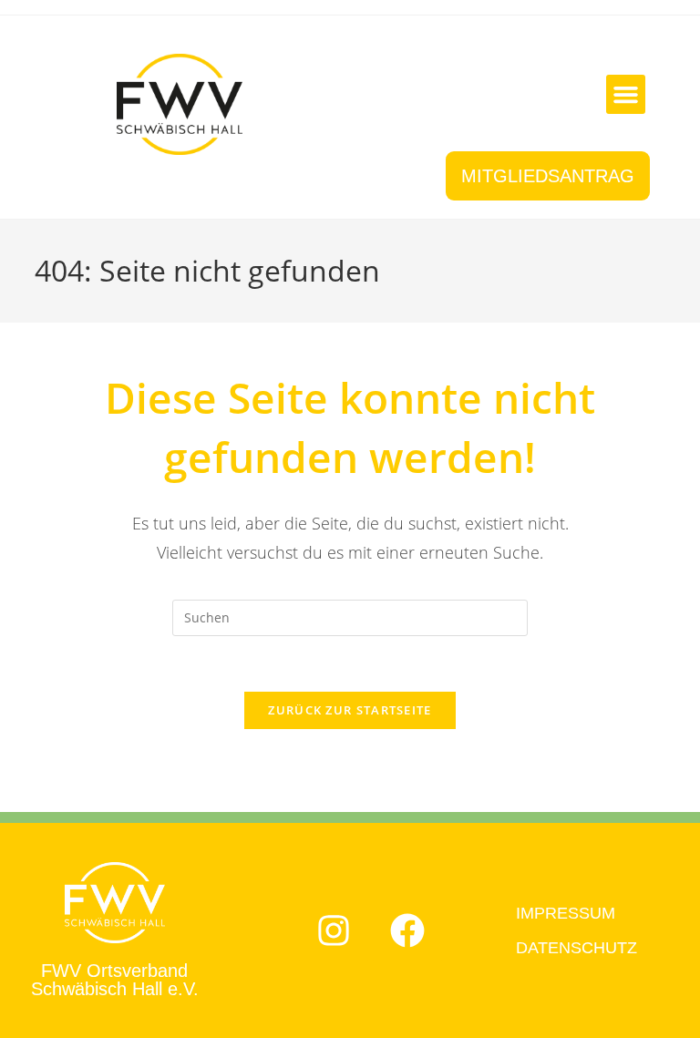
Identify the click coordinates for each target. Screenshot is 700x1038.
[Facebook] (407, 930)
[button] (626, 95)
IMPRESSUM (565, 913)
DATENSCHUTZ (576, 948)
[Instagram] (333, 930)
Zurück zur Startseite (349, 710)
